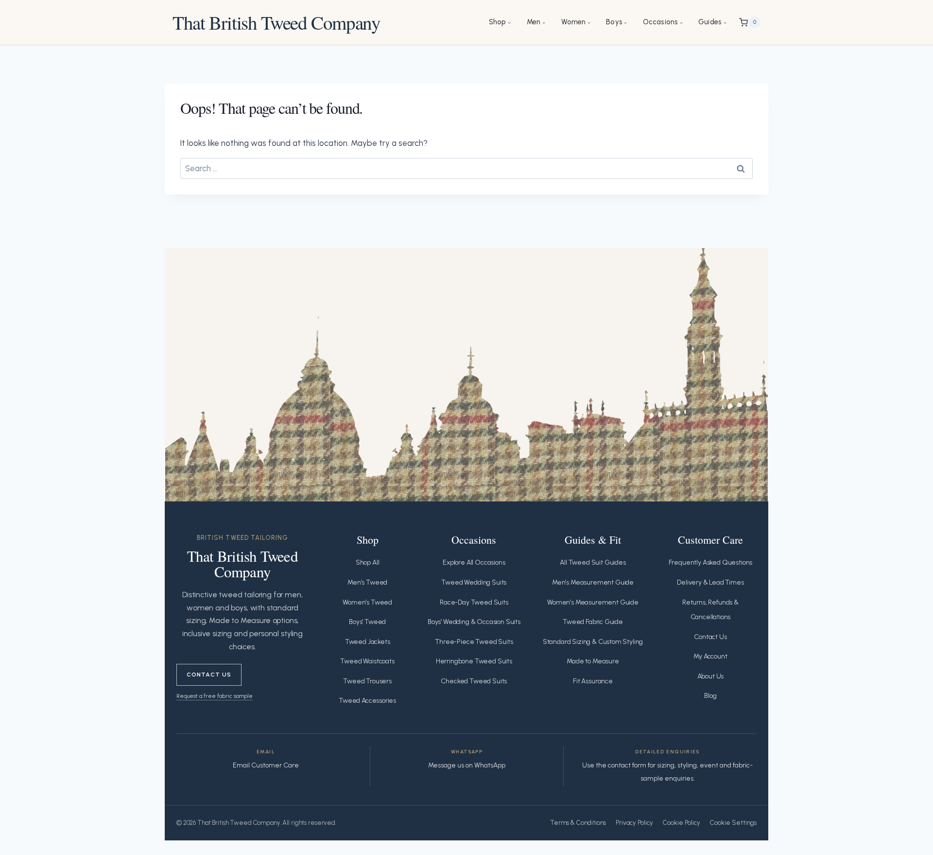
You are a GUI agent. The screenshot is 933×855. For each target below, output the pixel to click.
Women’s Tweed (367, 602)
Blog (710, 696)
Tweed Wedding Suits (473, 582)
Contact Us (209, 674)
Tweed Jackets (367, 642)
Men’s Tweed (367, 582)
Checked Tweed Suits (474, 681)
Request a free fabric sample (214, 695)
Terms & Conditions (578, 822)
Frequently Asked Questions (711, 562)
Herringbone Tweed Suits (474, 661)
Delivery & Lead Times (710, 582)
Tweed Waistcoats (367, 661)
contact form (627, 765)
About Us (710, 676)
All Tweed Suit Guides (592, 562)
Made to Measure (593, 661)
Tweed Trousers (367, 681)
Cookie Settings (733, 822)
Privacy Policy (634, 822)
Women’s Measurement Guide (593, 602)
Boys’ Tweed (367, 622)
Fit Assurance (593, 681)
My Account (710, 656)
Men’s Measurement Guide (593, 582)
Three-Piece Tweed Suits (474, 642)
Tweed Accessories (367, 700)
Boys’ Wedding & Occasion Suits (474, 622)
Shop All (368, 562)
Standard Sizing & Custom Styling (593, 642)
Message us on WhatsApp (466, 765)
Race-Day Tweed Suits (474, 602)
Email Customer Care (266, 765)
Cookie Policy (681, 822)
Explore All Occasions (474, 562)
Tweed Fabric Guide (593, 622)
